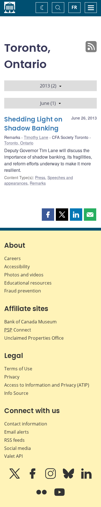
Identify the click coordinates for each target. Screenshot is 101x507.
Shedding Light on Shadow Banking (33, 124)
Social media (17, 448)
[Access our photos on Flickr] (42, 496)
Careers (12, 258)
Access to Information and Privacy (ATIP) (46, 385)
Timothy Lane (36, 137)
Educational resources (28, 283)
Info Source (16, 393)
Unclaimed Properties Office (34, 338)
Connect (17, 330)
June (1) (48, 103)
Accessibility (17, 266)
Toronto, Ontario (18, 143)
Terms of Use (18, 369)
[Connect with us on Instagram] (51, 477)
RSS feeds (14, 440)
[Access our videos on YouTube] (59, 496)
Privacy (11, 377)
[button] (48, 214)
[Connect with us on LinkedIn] (86, 477)
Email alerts (16, 432)
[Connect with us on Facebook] (33, 477)
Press (40, 177)
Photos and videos (23, 275)
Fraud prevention (22, 291)
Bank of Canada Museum (30, 322)
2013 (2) (48, 86)
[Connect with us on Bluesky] (69, 477)
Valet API (13, 456)
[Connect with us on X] (15, 477)
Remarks (38, 183)
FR (74, 7)
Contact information (25, 424)
